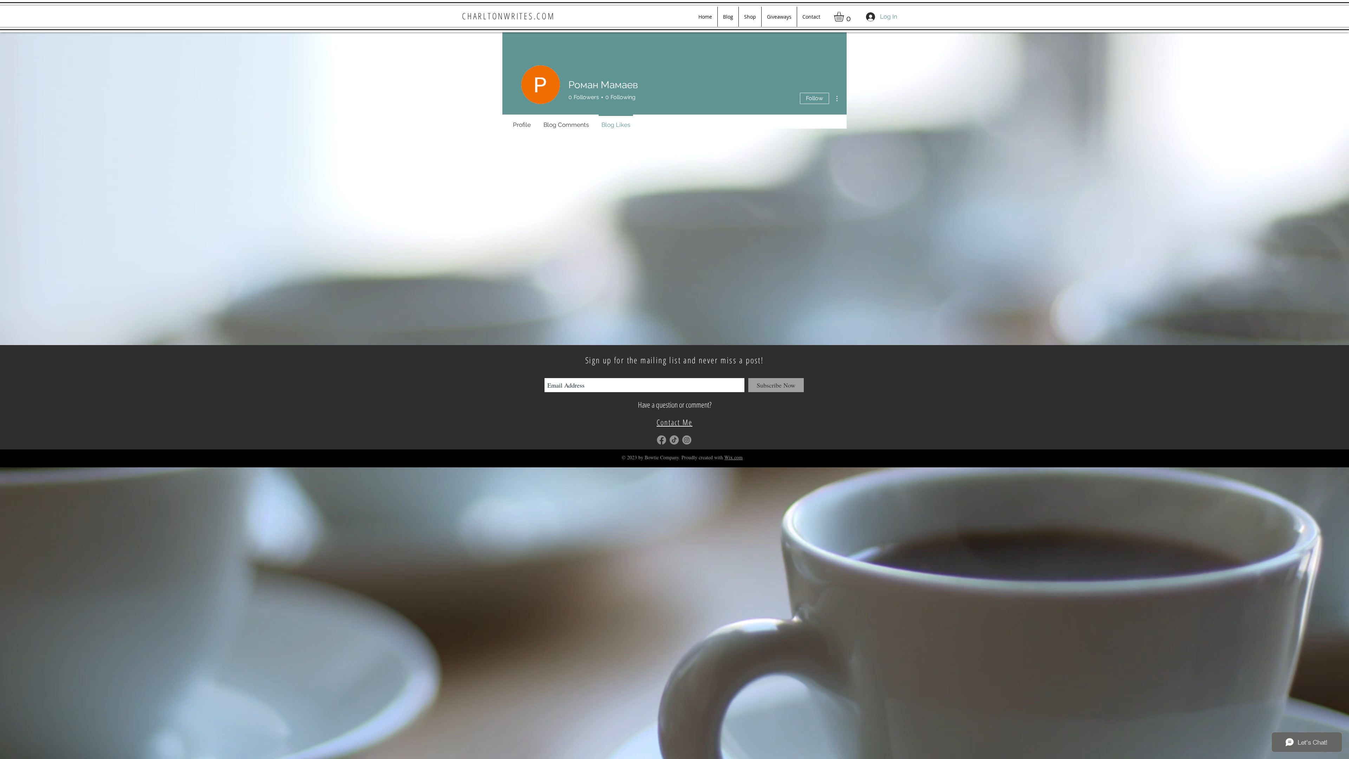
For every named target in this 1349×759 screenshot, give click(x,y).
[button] (844, 16)
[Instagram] (686, 440)
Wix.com (733, 457)
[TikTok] (674, 440)
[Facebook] (661, 440)
